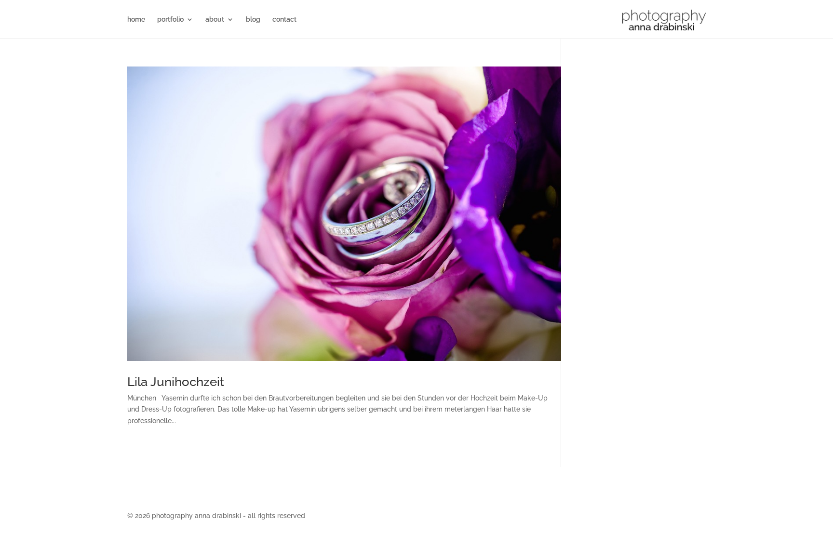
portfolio (170, 19)
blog (253, 19)
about (214, 19)
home (136, 19)
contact (284, 19)
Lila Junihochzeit (175, 381)
